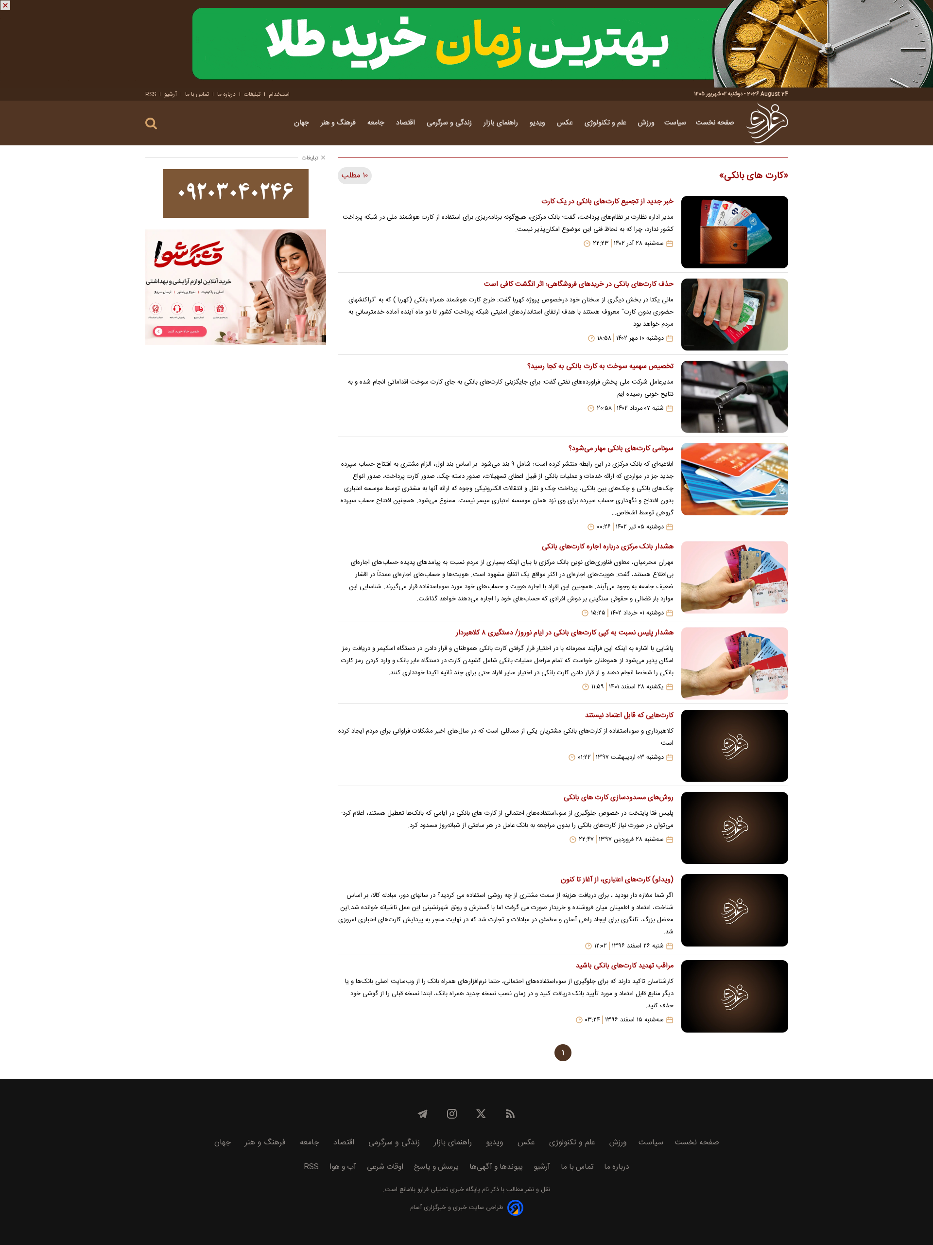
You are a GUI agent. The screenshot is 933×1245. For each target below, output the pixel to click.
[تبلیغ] (466, 44)
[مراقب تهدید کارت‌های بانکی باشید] (734, 996)
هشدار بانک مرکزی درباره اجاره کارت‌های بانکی (607, 547)
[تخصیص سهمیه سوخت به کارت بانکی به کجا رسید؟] (734, 397)
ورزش (646, 123)
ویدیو (538, 123)
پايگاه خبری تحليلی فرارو (447, 1190)
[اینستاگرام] (452, 1114)
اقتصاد (406, 123)
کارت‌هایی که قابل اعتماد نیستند (629, 715)
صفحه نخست (715, 123)
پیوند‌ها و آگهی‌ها (496, 1167)
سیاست (675, 123)
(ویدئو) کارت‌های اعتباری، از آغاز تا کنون (617, 880)
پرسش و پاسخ (436, 1167)
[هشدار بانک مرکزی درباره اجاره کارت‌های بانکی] (734, 579)
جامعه (376, 123)
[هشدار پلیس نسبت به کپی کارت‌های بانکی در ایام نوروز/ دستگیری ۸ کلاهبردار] (734, 663)
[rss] (510, 1114)
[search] (151, 124)
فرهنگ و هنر (339, 123)
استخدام (279, 94)
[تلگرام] (423, 1114)
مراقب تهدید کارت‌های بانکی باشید (624, 966)
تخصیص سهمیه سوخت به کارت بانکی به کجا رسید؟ (600, 366)
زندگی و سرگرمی (450, 123)
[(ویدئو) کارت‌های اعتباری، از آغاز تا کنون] (734, 912)
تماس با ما (197, 94)
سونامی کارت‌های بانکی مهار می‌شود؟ (621, 449)
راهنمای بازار (502, 123)
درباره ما (226, 94)
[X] (481, 1114)
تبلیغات (252, 94)
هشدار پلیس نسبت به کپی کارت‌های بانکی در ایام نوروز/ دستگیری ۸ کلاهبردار (564, 633)
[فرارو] (767, 123)
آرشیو (170, 94)
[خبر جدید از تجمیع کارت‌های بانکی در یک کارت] (734, 232)
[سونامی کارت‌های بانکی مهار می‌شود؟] (734, 487)
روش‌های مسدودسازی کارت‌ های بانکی (618, 798)
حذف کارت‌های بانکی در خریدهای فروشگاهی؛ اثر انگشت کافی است (578, 284)
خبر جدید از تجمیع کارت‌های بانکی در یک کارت (607, 202)
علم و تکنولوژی (606, 123)
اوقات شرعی (385, 1167)
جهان (302, 123)
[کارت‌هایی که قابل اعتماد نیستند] (734, 746)
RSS (150, 94)
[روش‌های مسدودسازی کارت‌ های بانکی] (734, 828)
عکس (566, 123)
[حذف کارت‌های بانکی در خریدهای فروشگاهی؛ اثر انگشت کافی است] (734, 315)
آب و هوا (342, 1167)
